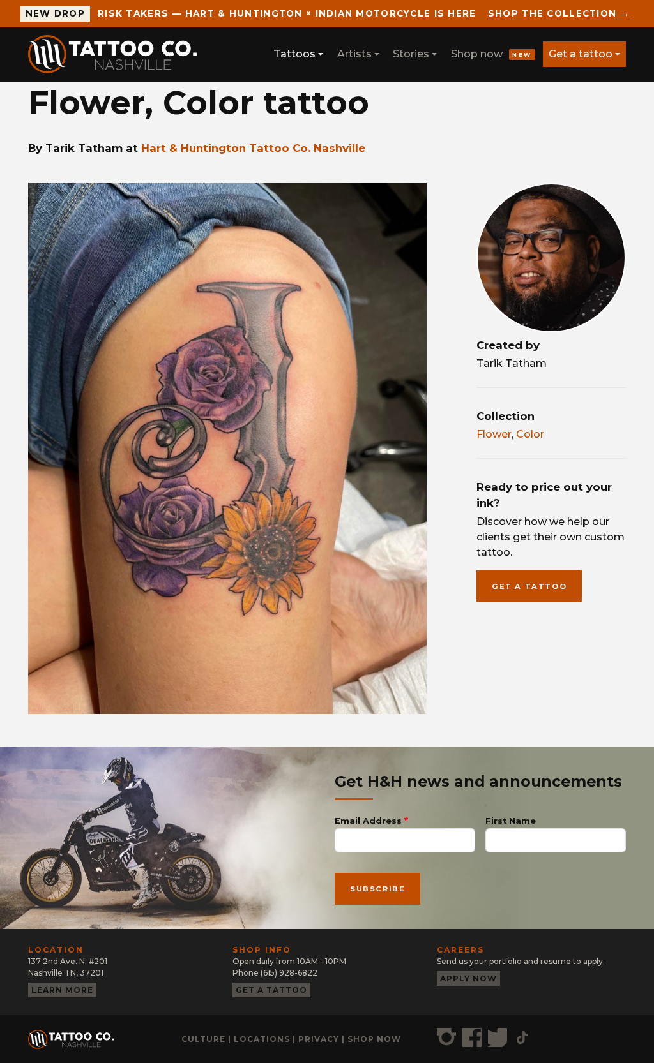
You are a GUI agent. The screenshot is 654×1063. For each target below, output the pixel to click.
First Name (510, 821)
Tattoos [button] (294, 54)
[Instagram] (446, 1037)
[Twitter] (497, 1037)
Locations (262, 1039)
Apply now (468, 978)
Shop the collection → (559, 13)
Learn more (62, 990)
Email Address (368, 821)
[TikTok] (522, 1037)
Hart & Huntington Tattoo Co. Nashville (253, 148)
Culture (203, 1039)
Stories (411, 54)
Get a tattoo (580, 54)
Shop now (491, 54)
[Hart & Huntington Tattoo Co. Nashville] (117, 54)
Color (530, 434)
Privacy (318, 1039)
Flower (494, 434)
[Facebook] (472, 1037)
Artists (354, 54)
